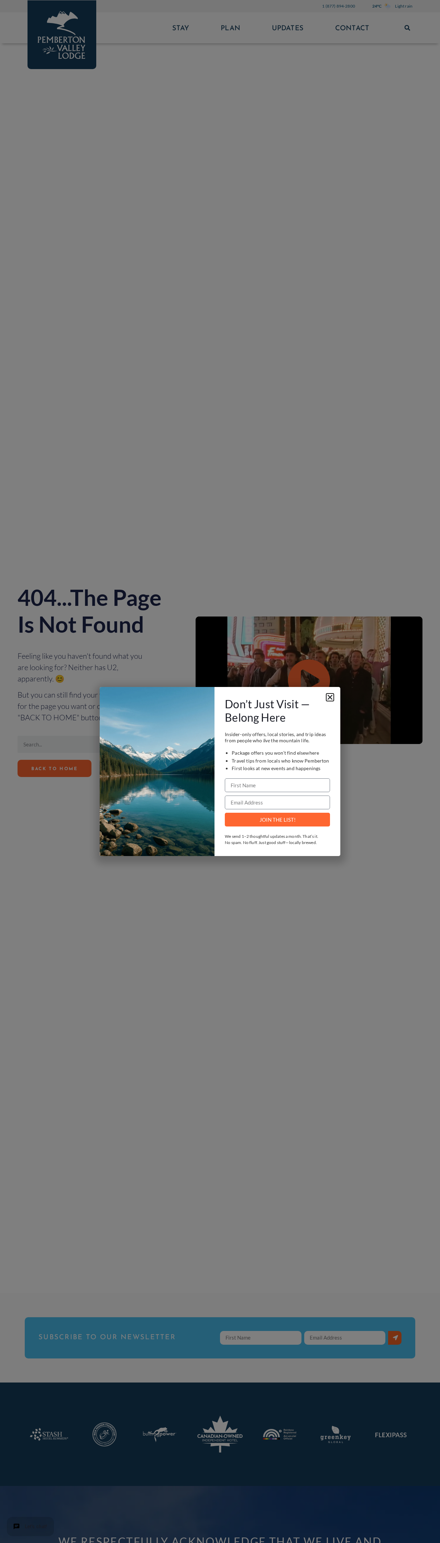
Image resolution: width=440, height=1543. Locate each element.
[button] (330, 697)
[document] (220, 771)
